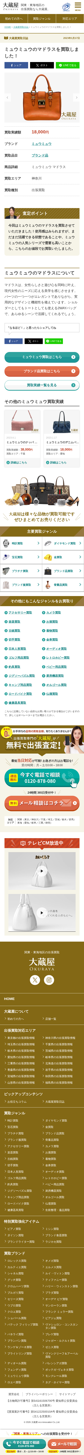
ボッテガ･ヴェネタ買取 (59, 1369)
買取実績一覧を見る (42, 385)
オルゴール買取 (54, 1197)
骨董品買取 (52, 1139)
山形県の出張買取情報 (21, 1082)
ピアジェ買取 (53, 1318)
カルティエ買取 (17, 1267)
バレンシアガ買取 (56, 1363)
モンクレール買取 (56, 1375)
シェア (17, 65)
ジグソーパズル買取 (19, 1190)
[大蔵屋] (10, 9)
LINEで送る (69, 65)
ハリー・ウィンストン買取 (61, 1286)
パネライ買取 (15, 1334)
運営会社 (13, 1394)
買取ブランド (14, 1253)
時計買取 (12, 1120)
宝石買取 (12, 1126)
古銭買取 (12, 1158)
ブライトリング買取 (19, 1353)
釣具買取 (12, 1184)
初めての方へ (15, 1018)
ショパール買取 (17, 1318)
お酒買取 (50, 1152)
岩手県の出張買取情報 (59, 1069)
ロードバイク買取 (18, 1203)
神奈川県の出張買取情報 (60, 1037)
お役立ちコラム (17, 1101)
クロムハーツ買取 (18, 1286)
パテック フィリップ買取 (22, 1324)
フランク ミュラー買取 (59, 1311)
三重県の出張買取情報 (21, 1063)
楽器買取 (12, 1152)
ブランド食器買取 (56, 1235)
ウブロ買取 (14, 1305)
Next (76, 98)
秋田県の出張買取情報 (59, 1076)
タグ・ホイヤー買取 (57, 1382)
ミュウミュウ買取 (18, 1375)
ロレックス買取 (17, 1260)
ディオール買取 (17, 1363)
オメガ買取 (52, 1260)
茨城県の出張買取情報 (59, 1050)
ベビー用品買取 (54, 1184)
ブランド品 (40, 155)
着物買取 (50, 1158)
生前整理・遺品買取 (57, 1210)
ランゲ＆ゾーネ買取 (19, 1347)
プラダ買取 (52, 1292)
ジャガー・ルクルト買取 (60, 1340)
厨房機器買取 (53, 1190)
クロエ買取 (14, 1311)
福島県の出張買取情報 (59, 1082)
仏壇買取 (50, 1203)
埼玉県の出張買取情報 (21, 1044)
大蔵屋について (16, 1011)
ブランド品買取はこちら (42, 371)
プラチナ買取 (15, 1133)
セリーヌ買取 (15, 1299)
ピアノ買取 (14, 1228)
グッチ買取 (14, 1279)
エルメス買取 (53, 1267)
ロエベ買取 (14, 1382)
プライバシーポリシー (39, 1394)
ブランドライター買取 (21, 1241)
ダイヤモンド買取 (56, 1120)
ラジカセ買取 (53, 1241)
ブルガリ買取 (15, 1292)
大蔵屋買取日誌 (21, 27)
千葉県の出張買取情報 (59, 1044)
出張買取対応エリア (20, 1030)
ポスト (44, 65)
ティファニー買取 (56, 1279)
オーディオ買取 (54, 1171)
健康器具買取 (15, 1210)
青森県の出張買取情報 (21, 1069)
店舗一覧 (50, 1018)
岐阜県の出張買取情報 (59, 1057)
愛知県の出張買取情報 (21, 1057)
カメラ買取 (52, 1146)
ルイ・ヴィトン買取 (57, 1273)
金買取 (49, 1126)
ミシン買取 (52, 1228)
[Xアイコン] (35, 980)
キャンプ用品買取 (18, 1197)
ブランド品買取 (54, 1133)
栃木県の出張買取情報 (21, 1050)
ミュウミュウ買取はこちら (42, 357)
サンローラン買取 (56, 1305)
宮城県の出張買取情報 (21, 1076)
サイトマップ (67, 1394)
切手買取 (12, 1165)
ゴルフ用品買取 (17, 1178)
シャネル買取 (15, 1273)
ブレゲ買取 (52, 1334)
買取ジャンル (14, 1113)
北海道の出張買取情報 (59, 1063)
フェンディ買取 (17, 1369)
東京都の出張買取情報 (21, 1037)
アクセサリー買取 (18, 1146)
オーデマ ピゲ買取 (56, 1299)
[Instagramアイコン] (49, 980)
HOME (7, 27)
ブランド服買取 (17, 1139)
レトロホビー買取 (56, 1178)
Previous (7, 98)
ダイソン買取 (15, 1235)
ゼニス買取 (52, 1347)
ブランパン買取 (17, 1340)
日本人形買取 (15, 1171)
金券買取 (50, 1165)
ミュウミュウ (42, 143)
